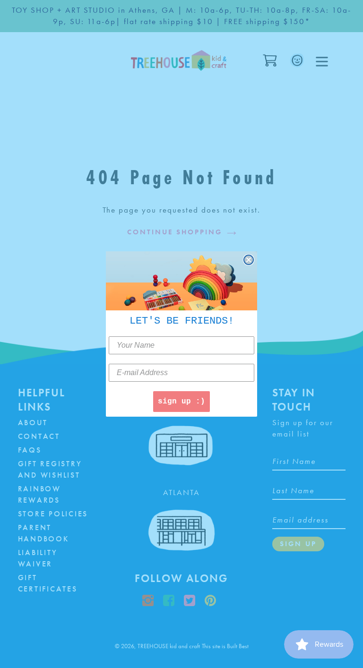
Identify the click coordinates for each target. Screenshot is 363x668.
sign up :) (181, 401)
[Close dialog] (248, 260)
